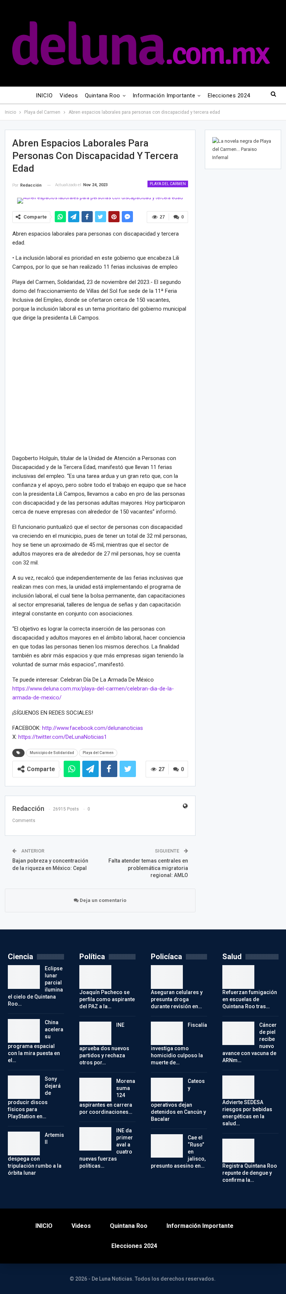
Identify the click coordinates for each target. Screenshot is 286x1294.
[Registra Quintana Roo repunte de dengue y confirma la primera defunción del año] (238, 1150)
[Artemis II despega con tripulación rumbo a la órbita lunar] (24, 1143)
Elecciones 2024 (229, 95)
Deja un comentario (102, 900)
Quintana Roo (102, 95)
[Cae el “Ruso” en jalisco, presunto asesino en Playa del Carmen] (167, 1146)
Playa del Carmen (168, 184)
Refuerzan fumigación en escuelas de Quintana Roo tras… (249, 999)
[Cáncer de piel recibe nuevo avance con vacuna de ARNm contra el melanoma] (238, 1033)
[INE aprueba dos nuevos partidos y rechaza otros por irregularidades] (95, 1033)
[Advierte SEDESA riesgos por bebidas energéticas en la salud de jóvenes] (238, 1087)
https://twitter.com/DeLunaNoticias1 (62, 737)
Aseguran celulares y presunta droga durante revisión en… (177, 999)
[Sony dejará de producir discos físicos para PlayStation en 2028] (24, 1087)
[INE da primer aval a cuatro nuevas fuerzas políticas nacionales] (95, 1139)
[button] (19, 387)
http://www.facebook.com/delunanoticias (92, 728)
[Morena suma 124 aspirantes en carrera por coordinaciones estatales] (95, 1089)
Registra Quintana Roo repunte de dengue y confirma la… (249, 1173)
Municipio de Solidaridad (52, 753)
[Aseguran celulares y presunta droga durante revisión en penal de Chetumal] (167, 977)
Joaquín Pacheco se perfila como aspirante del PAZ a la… (107, 999)
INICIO (44, 95)
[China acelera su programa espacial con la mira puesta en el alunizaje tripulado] (24, 1031)
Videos (69, 95)
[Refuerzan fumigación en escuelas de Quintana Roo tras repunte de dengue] (238, 977)
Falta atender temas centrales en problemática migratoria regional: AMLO (148, 868)
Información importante (164, 95)
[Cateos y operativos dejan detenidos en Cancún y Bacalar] (167, 1089)
